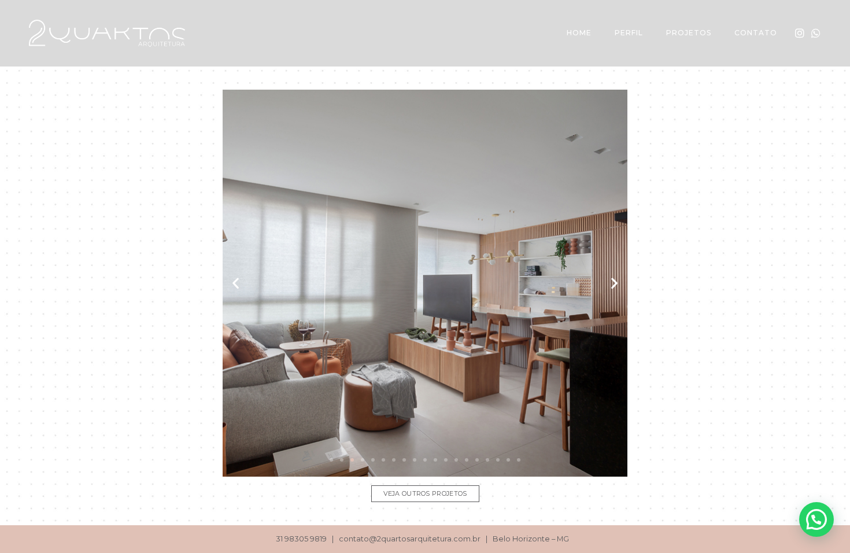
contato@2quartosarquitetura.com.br (410, 538)
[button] (331, 460)
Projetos (688, 32)
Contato (755, 32)
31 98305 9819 (301, 538)
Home (579, 32)
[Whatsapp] (816, 33)
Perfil (629, 32)
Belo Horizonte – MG (531, 538)
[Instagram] (799, 33)
